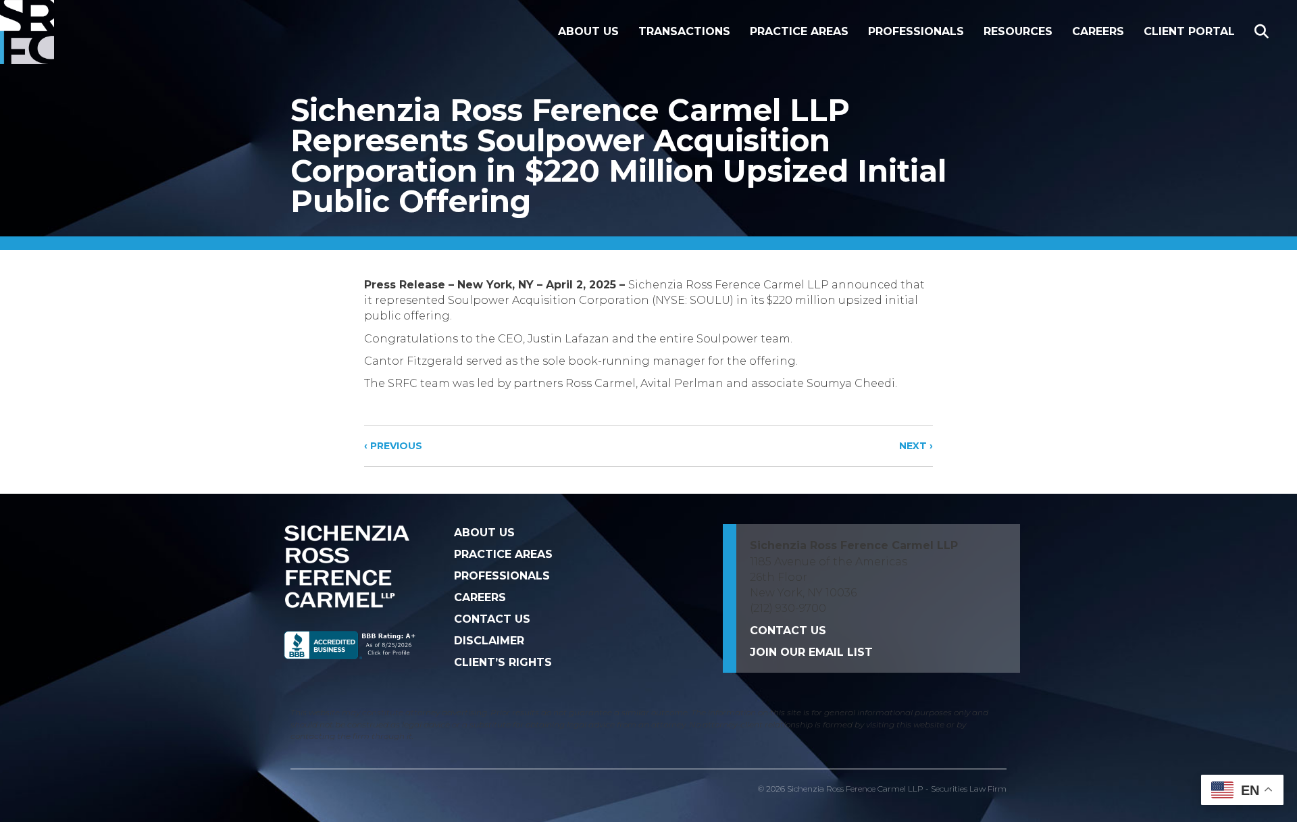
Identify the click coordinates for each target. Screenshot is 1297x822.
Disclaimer (489, 640)
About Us (588, 31)
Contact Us (492, 619)
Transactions (684, 31)
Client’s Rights (503, 662)
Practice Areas (799, 31)
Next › (916, 446)
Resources (1018, 31)
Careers (1098, 31)
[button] (1264, 32)
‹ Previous (393, 446)
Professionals (916, 31)
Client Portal (1189, 31)
